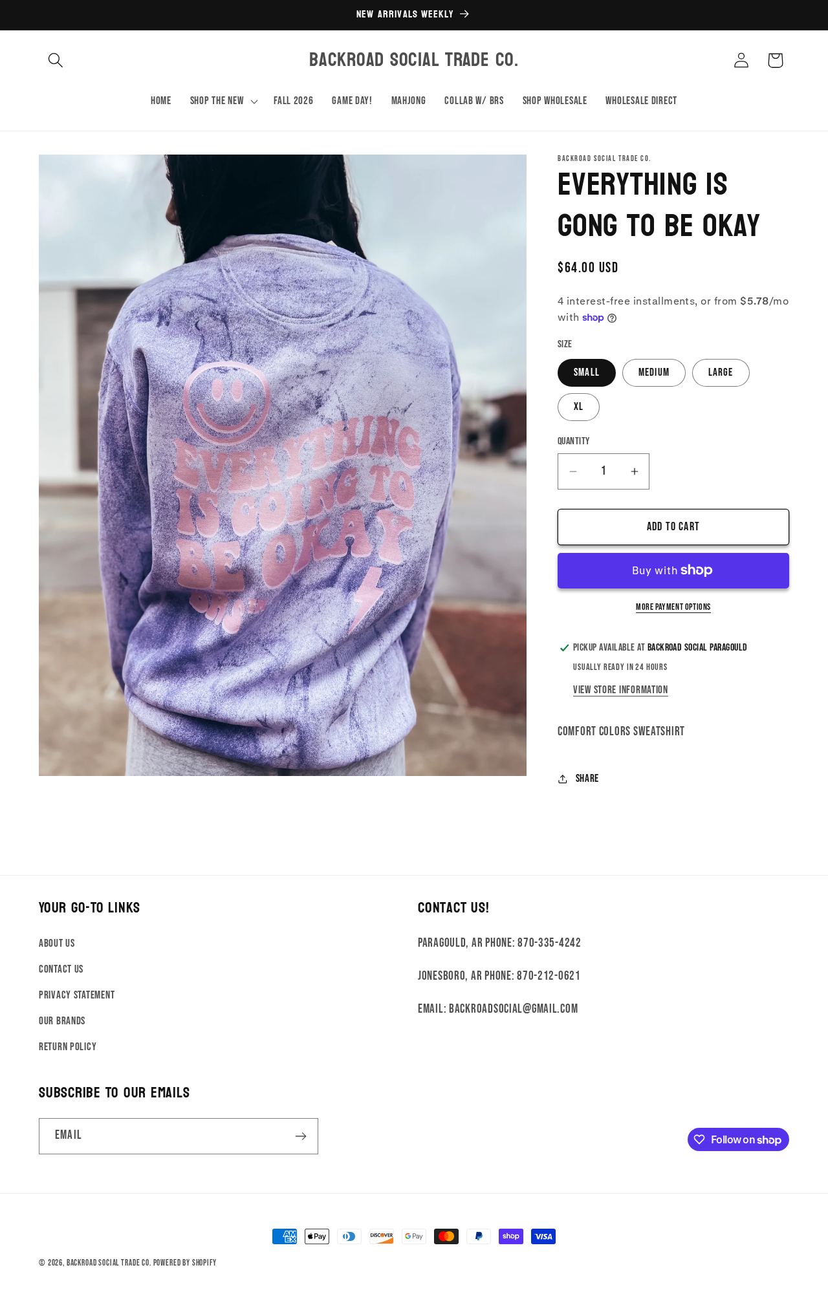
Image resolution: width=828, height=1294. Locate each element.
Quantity (574, 441)
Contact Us (61, 969)
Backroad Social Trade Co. (109, 1263)
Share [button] (587, 778)
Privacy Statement (76, 995)
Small (587, 372)
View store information (620, 690)
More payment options (673, 606)
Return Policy (67, 1047)
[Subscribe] (300, 1136)
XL (578, 406)
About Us (57, 943)
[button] (56, 60)
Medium (654, 372)
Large (721, 372)
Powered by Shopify (185, 1263)
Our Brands (62, 1021)
